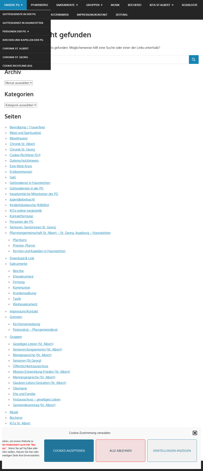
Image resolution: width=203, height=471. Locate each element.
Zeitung (121, 14)
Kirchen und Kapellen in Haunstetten (39, 251)
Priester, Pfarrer (24, 245)
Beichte (18, 271)
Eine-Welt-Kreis (21, 166)
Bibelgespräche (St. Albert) (32, 355)
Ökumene (20, 388)
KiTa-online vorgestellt (26, 210)
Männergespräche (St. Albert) (34, 377)
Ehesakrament (23, 276)
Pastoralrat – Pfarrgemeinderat (35, 330)
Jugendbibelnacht (22, 199)
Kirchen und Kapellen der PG (23, 39)
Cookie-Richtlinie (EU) (17, 65)
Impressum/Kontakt (92, 14)
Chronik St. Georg (15, 57)
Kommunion (21, 287)
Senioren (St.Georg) (27, 360)
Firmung (19, 282)
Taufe (17, 299)
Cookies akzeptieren (69, 451)
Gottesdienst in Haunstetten (23, 22)
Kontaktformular (21, 216)
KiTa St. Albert (20, 423)
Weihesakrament (25, 304)
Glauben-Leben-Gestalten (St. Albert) (39, 383)
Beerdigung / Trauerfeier (27, 127)
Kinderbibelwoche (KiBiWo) (29, 205)
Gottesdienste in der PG (19, 14)
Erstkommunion (21, 172)
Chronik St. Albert (16, 48)
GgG (13, 177)
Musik (115, 5)
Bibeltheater (19, 138)
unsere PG (12, 5)
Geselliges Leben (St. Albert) (33, 344)
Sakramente (65, 5)
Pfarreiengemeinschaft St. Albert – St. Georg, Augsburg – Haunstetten (60, 233)
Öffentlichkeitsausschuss (30, 366)
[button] (195, 433)
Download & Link (22, 258)
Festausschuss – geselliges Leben (36, 399)
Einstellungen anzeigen (172, 451)
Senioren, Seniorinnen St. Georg (33, 227)
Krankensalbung (24, 293)
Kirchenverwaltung (26, 324)
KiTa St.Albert (160, 5)
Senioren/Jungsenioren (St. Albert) (37, 349)
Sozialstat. (190, 5)
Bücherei (134, 5)
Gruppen (93, 5)
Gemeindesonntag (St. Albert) (34, 405)
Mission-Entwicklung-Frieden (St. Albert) (41, 372)
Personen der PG (14, 31)
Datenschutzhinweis (53, 14)
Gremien (16, 317)
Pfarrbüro (39, 5)
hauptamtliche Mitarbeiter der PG (34, 194)
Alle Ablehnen (121, 451)
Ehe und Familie (24, 394)
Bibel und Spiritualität (25, 133)
